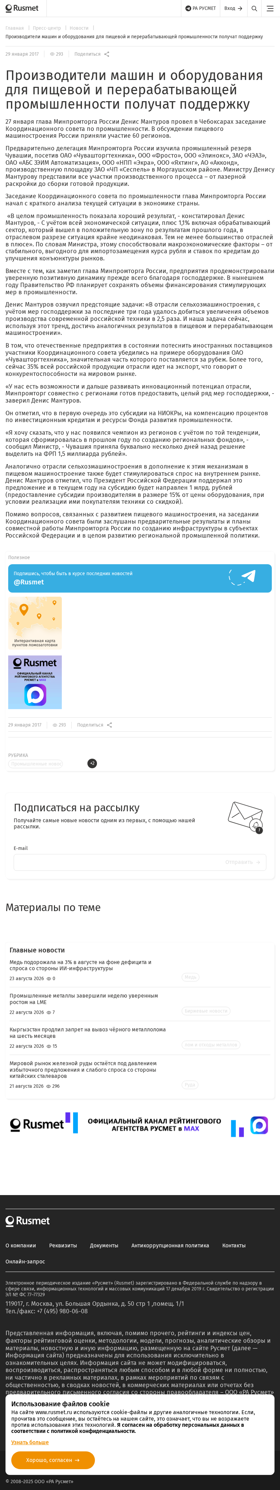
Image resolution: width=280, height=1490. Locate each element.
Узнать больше (30, 1442)
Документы (104, 1246)
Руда (190, 1085)
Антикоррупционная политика (170, 1246)
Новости (80, 28)
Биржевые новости (206, 1011)
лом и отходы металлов (211, 1045)
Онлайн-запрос (25, 1262)
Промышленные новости (37, 764)
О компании (20, 1246)
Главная (15, 28)
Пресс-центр (47, 28)
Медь (190, 977)
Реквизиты (63, 1246)
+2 (92, 763)
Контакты (234, 1246)
